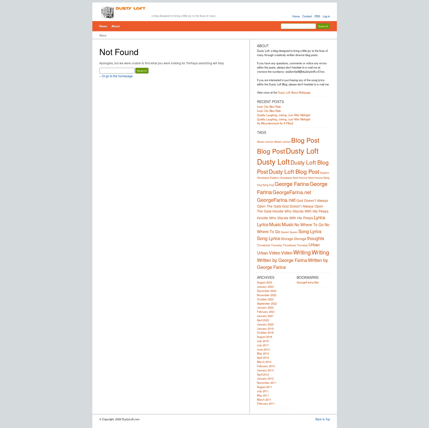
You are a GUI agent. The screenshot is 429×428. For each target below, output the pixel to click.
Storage (287, 238)
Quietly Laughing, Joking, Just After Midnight (283, 115)
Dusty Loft (302, 150)
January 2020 (265, 324)
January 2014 (265, 370)
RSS (317, 16)
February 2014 (266, 366)
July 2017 (263, 345)
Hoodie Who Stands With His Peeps (300, 211)
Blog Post (305, 140)
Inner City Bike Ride (269, 106)
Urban (314, 245)
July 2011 (263, 391)
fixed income (300, 177)
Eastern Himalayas (281, 177)
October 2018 (265, 332)
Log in (326, 16)
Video (274, 252)
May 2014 (263, 353)
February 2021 (266, 312)
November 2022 (266, 295)
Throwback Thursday (269, 245)
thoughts (315, 238)
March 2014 (264, 362)
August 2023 (264, 282)
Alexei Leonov (265, 141)
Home (296, 16)
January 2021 (265, 316)
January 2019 (265, 328)
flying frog (268, 185)
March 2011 (264, 399)
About (115, 26)
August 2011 (264, 387)
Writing (302, 252)
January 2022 (265, 307)
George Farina (292, 183)
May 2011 (263, 395)
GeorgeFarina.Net (308, 282)
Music (275, 224)
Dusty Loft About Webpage (294, 92)
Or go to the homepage (117, 76)
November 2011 (266, 383)
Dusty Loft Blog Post (294, 171)
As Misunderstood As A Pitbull (275, 123)
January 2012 (265, 378)
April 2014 (263, 357)
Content (307, 16)
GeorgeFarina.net (292, 192)
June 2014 (263, 349)
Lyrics (319, 217)
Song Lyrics (310, 231)
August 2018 (264, 337)
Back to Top (323, 419)
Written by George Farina (282, 260)
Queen (285, 232)
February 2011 (266, 403)
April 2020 (263, 320)
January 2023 (265, 286)
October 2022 (265, 299)
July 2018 (263, 341)
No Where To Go (309, 224)
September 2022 (267, 303)
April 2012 (263, 374)
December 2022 (266, 291)
